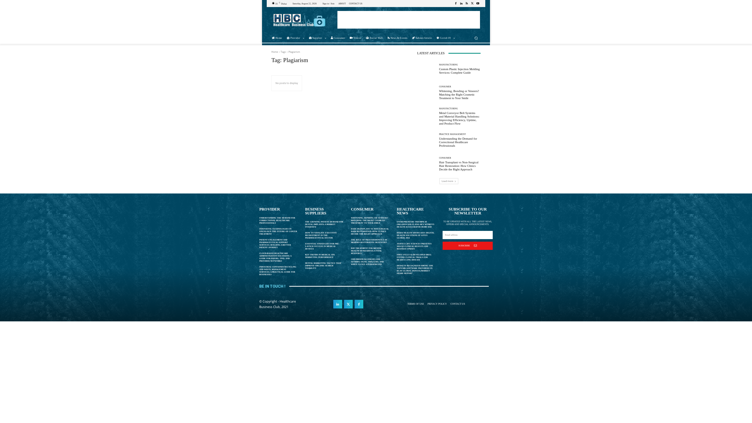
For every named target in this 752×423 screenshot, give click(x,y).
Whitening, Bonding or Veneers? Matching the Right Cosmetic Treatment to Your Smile (459, 94)
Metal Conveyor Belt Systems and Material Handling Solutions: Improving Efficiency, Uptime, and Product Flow (459, 118)
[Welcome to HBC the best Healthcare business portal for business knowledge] (299, 20)
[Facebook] (456, 3)
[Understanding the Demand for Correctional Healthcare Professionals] (426, 140)
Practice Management (452, 134)
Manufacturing (448, 65)
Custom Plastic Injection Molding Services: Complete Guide (459, 71)
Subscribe (464, 245)
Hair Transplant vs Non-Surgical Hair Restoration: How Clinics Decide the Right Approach (458, 166)
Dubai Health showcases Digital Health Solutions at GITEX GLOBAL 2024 (415, 235)
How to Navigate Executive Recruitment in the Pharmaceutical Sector (321, 235)
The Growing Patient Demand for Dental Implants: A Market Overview (324, 224)
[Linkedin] (461, 3)
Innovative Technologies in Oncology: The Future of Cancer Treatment (278, 231)
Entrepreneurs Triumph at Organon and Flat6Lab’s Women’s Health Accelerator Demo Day (415, 224)
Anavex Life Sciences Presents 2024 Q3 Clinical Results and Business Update (414, 246)
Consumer (445, 87)
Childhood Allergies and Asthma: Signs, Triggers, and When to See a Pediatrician (367, 261)
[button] (476, 38)
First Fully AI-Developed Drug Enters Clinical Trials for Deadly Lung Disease (414, 257)
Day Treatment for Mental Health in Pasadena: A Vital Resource (366, 250)
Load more (447, 181)
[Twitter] (472, 3)
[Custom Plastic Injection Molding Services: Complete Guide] (426, 69)
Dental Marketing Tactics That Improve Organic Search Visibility (323, 265)
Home (274, 51)
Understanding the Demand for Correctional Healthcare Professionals (458, 142)
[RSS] (467, 3)
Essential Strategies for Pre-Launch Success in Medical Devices (322, 246)
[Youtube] (478, 3)
